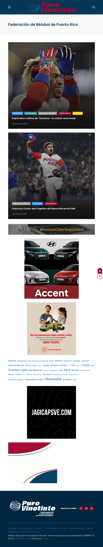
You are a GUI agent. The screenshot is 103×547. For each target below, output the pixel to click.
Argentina (12, 361)
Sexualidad (14, 532)
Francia (78, 365)
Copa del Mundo (16, 365)
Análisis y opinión (48, 113)
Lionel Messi (53, 370)
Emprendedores (51, 528)
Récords (77, 113)
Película (29, 374)
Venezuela (53, 379)
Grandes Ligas (17, 370)
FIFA (73, 365)
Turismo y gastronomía (30, 532)
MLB (67, 370)
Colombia (85, 361)
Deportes (17, 113)
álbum (75, 380)
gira (92, 365)
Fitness (64, 528)
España (46, 365)
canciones (67, 361)
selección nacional (15, 379)
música (18, 374)
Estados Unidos (58, 365)
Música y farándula (76, 528)
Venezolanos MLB (34, 379)
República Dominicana (60, 374)
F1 (69, 365)
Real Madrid (47, 374)
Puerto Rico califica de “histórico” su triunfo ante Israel (43, 118)
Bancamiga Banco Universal (38, 361)
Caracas (76, 361)
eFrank (45, 539)
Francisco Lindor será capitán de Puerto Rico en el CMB (43, 208)
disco (34, 365)
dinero (28, 365)
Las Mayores (35, 370)
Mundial (75, 370)
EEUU (40, 365)
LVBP (61, 370)
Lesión (45, 370)
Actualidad (31, 113)
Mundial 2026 (85, 370)
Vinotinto (67, 379)
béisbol (58, 360)
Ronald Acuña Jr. (74, 374)
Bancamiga (22, 361)
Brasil (51, 361)
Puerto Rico (37, 374)
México (11, 374)
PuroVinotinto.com (22, 539)
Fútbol (86, 365)
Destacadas (65, 113)
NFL (23, 374)
